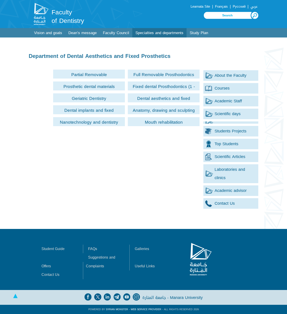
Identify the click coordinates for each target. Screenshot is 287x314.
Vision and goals (48, 33)
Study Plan (199, 33)
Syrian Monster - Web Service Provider (133, 309)
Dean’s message (82, 33)
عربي (254, 6)
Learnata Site (200, 6)
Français (221, 6)
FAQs (92, 248)
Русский (239, 6)
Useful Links (145, 266)
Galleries (142, 248)
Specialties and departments (159, 33)
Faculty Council (116, 33)
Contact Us (50, 274)
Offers (46, 266)
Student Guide (53, 248)
